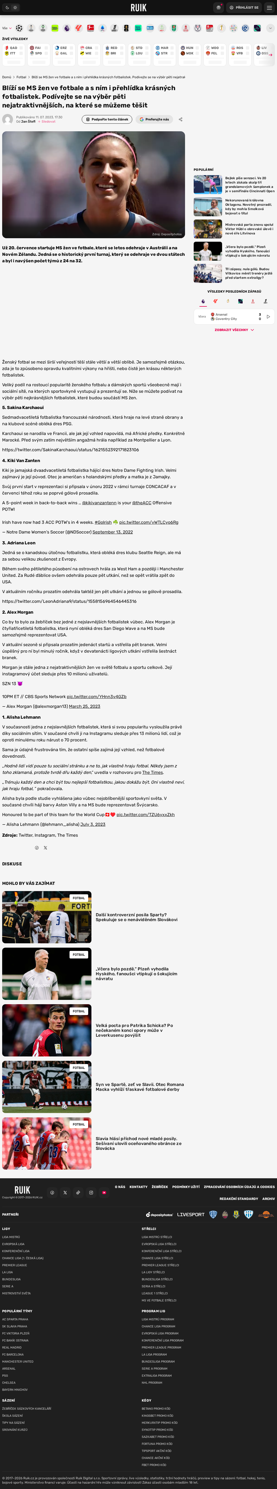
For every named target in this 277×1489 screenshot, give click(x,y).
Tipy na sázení (13, 1423)
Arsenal (8, 1368)
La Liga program (154, 1354)
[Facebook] (52, 1192)
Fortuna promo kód (157, 1444)
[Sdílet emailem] (54, 847)
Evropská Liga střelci (159, 1244)
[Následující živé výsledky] (268, 54)
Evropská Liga (13, 1244)
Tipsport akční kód (157, 1451)
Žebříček (160, 1187)
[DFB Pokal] (228, 301)
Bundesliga (11, 1279)
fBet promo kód (154, 1465)
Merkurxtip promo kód (160, 1423)
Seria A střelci (153, 1286)
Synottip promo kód (157, 1430)
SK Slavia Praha (14, 1326)
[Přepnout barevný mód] (11, 8)
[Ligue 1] (265, 301)
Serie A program (154, 1368)
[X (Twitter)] (65, 1192)
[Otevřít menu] (270, 28)
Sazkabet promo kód (158, 1437)
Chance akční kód (156, 1458)
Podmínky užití (186, 1187)
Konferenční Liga (15, 1251)
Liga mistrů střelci (157, 1237)
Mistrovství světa (16, 1293)
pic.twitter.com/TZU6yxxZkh (146, 814)
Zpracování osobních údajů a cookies (239, 1187)
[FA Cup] (253, 301)
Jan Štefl (25, 121)
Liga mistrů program (158, 1319)
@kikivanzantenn (99, 502)
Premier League (14, 1265)
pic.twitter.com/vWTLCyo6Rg (149, 522)
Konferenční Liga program (163, 1340)
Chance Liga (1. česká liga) (23, 1258)
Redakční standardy (239, 1199)
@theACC (141, 502)
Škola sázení (12, 1416)
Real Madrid (12, 1347)
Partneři (10, 1214)
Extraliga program (157, 1375)
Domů (6, 77)
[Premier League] (203, 301)
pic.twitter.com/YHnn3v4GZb (97, 696)
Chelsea (8, 1383)
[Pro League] (240, 301)
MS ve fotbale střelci (159, 1300)
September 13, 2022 (113, 532)
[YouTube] (104, 1192)
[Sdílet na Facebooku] (36, 847)
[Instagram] (91, 1192)
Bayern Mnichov (15, 1390)
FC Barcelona (13, 1354)
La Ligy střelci (153, 1272)
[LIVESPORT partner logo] (191, 1214)
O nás (120, 1187)
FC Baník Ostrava (15, 1340)
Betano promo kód (156, 1409)
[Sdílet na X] (45, 847)
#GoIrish (103, 522)
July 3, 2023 (92, 824)
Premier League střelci (160, 1265)
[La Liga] (215, 301)
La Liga (7, 1272)
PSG (5, 1375)
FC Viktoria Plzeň (15, 1333)
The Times (152, 772)
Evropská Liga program (160, 1333)
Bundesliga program (158, 1361)
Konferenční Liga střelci (162, 1251)
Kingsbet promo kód (157, 1416)
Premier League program (161, 1347)
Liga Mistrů (11, 1237)
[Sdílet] (180, 119)
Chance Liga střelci (157, 1258)
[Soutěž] (218, 7)
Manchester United (18, 1361)
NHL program (152, 1383)
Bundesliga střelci (157, 1279)
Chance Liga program (158, 1326)
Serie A (7, 1286)
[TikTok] (78, 1192)
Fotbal (21, 77)
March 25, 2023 (84, 706)
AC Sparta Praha (15, 1319)
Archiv (268, 1199)
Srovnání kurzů (15, 1430)
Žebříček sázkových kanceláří (26, 1409)
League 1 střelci (155, 1293)
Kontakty (138, 1187)
